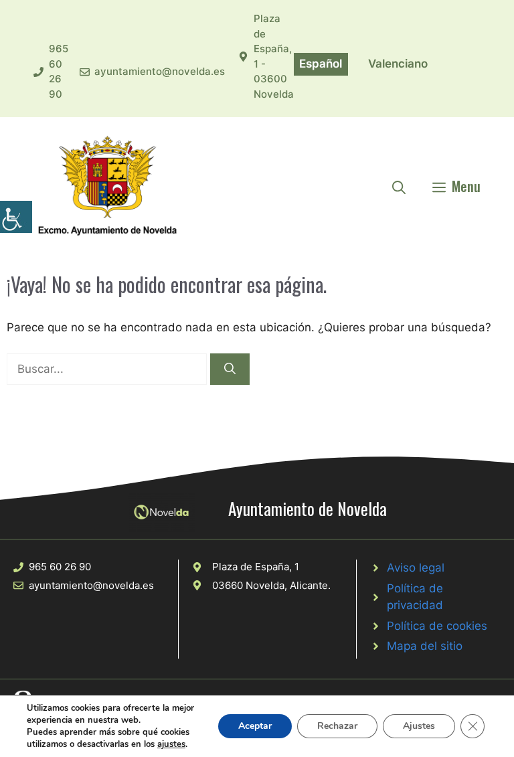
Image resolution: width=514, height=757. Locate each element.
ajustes (171, 744)
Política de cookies (437, 626)
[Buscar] (230, 369)
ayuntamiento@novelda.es (159, 71)
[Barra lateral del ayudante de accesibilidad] (16, 217)
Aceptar (255, 726)
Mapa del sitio (424, 646)
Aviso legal (415, 567)
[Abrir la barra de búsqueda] (399, 186)
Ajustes (419, 726)
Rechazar (337, 726)
